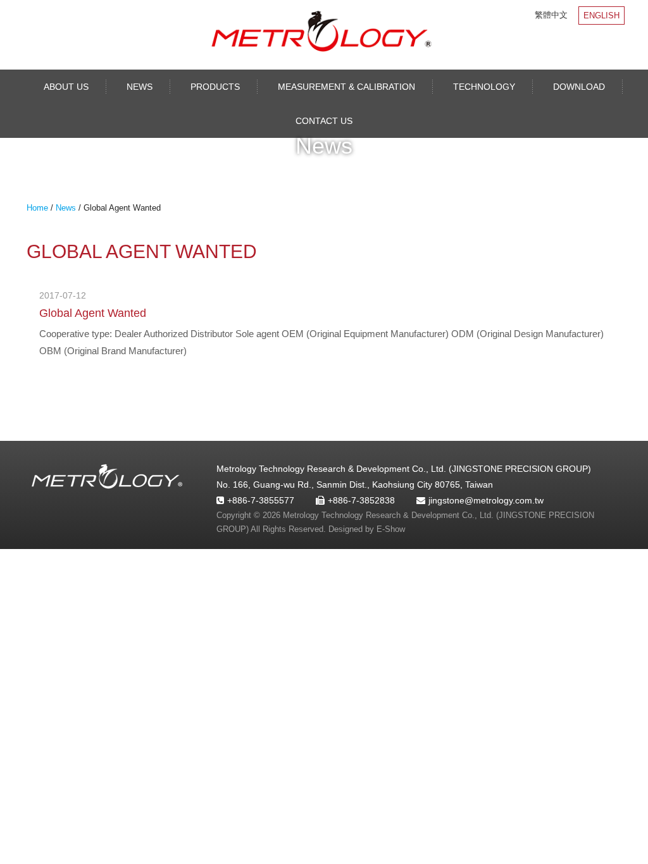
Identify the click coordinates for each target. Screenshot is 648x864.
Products (215, 87)
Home (37, 208)
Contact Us (324, 121)
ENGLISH (601, 15)
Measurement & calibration (346, 87)
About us (66, 87)
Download (579, 87)
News (140, 87)
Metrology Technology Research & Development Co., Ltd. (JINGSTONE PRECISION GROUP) (320, 31)
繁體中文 (551, 15)
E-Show (391, 529)
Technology (484, 87)
